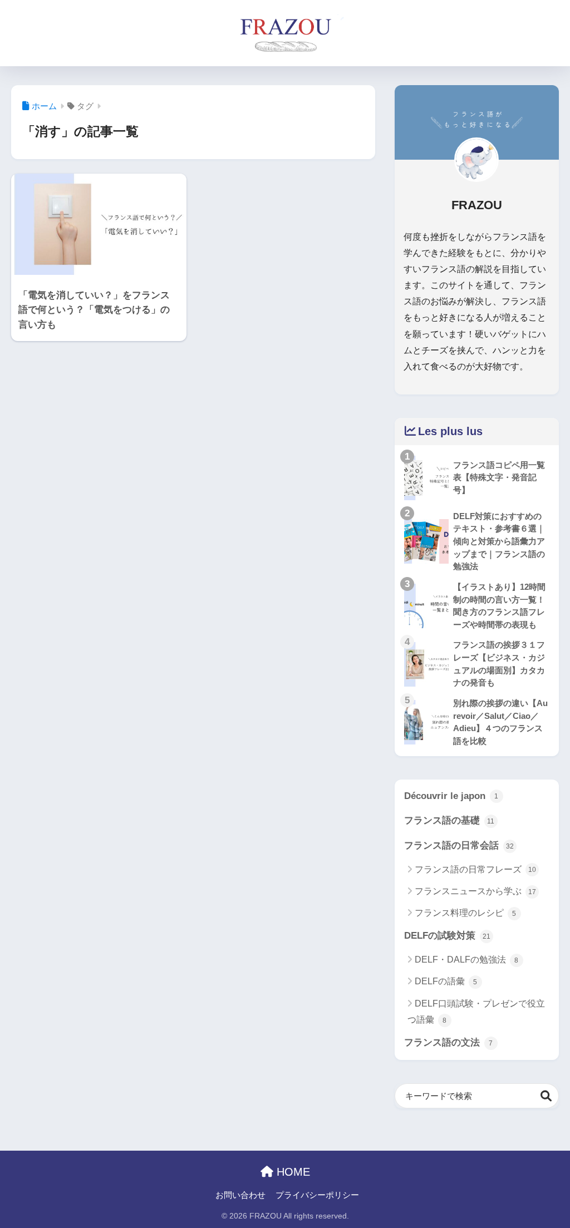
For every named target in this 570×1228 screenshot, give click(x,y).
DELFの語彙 (446, 981)
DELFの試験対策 (447, 935)
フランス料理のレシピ (466, 913)
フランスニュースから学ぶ (475, 891)
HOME (291, 1172)
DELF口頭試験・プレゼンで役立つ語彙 (476, 1011)
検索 (546, 1095)
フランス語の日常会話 (459, 845)
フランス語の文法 (448, 1042)
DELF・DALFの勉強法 (467, 959)
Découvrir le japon (451, 796)
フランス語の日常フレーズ (475, 869)
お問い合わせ (240, 1195)
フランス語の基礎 (449, 820)
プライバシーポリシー (317, 1195)
